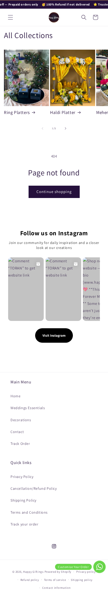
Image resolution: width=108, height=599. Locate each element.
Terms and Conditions (29, 512)
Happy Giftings (33, 572)
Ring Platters (17, 112)
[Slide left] (42, 128)
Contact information (56, 588)
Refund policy (29, 580)
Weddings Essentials (27, 407)
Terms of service (55, 580)
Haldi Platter (62, 112)
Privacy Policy (21, 476)
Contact (17, 431)
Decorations (20, 420)
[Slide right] (65, 128)
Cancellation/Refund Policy (33, 488)
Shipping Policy (23, 500)
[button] (10, 17)
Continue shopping (54, 191)
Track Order (20, 443)
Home (15, 396)
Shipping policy (82, 580)
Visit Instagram (54, 335)
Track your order (24, 524)
